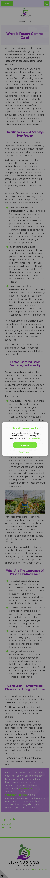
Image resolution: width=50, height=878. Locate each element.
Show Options (24, 452)
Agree (26, 445)
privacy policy (34, 439)
